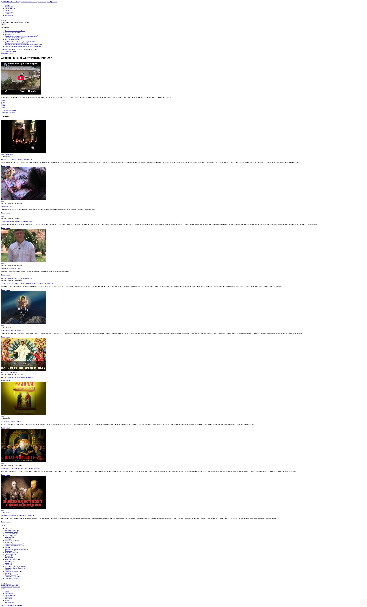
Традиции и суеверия (12, 578)
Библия (7, 5)
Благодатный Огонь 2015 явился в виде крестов (16, 159)
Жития (7, 547)
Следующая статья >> (8, 53)
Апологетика (9, 535)
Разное (7, 563)
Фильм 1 (3, 100)
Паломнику (8, 561)
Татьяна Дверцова (10, 575)
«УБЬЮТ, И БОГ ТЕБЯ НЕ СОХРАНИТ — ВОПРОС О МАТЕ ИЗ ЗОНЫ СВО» (27, 283)
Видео (7, 13)
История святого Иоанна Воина (15, 31)
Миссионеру (9, 12)
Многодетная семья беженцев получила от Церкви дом (23, 46)
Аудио (7, 539)
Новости (7, 556)
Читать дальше (5, 166)
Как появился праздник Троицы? (15, 38)
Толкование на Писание (12, 576)
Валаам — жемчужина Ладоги (11, 421)
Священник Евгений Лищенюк (15, 566)
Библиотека (8, 10)
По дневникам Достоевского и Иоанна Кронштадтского (19, 515)
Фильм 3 (3, 104)
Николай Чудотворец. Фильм (10, 268)
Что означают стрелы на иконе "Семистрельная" (20, 41)
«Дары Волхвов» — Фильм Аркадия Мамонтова (16, 221)
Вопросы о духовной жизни (14, 545)
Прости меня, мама (7, 206)
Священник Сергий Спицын (14, 568)
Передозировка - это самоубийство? (16, 43)
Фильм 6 (3, 107)
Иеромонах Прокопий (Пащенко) (15, 549)
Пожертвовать (6, 587)
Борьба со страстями (11, 540)
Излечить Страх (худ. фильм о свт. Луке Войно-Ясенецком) (20, 468)
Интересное (9, 154)
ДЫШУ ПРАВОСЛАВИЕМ (10, 2)
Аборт (7, 528)
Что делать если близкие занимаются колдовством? (21, 36)
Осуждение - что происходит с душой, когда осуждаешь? (23, 44)
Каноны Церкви (10, 8)
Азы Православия (6, 372)
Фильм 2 (3, 102)
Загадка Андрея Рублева (12, 32)
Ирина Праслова (10, 552)
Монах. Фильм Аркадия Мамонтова (12, 330)
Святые (7, 564)
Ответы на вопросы (25, 278)
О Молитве (8, 557)
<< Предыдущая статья (8, 51)
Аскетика (8, 537)
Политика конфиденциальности (11, 605)
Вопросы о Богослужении (13, 544)
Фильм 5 (3, 105)
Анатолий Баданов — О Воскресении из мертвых (17, 377)
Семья (7, 570)
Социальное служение (12, 571)
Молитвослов (9, 7)
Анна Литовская (10, 533)
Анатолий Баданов (7, 278)
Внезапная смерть (10, 34)
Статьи (7, 573)
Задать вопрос (9, 15)
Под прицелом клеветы (12, 39)
